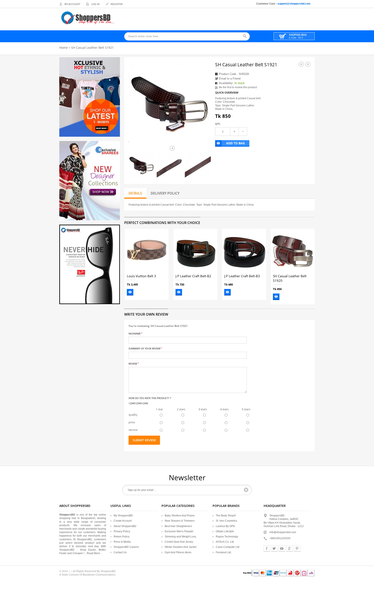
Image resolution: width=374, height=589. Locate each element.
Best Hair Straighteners (178, 526)
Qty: (217, 123)
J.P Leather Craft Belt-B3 (242, 276)
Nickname (135, 333)
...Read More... (93, 553)
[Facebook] (267, 548)
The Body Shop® (226, 515)
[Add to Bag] (130, 292)
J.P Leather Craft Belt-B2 (193, 276)
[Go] (246, 489)
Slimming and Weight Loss (180, 536)
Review (133, 363)
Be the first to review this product (238, 87)
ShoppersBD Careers (126, 546)
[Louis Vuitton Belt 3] (147, 251)
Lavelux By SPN (225, 526)
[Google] (289, 548)
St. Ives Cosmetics (226, 520)
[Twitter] (274, 548)
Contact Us (120, 552)
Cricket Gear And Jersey (179, 541)
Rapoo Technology (227, 536)
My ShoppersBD (123, 515)
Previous (301, 64)
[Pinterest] (297, 548)
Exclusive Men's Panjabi (179, 531)
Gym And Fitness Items (178, 552)
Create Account (123, 520)
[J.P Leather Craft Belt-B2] (195, 251)
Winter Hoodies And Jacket (180, 546)
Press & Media (122, 541)
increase (234, 131)
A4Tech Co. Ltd (225, 541)
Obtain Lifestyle (225, 531)
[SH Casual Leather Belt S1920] (293, 251)
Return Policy (121, 536)
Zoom (203, 137)
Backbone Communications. (99, 574)
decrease (243, 131)
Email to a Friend (229, 78)
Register (117, 4)
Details (135, 193)
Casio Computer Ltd (227, 546)
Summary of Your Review (144, 348)
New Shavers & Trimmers (180, 520)
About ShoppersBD (125, 526)
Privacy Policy (122, 531)
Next (172, 148)
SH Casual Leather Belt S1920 (289, 278)
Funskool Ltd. (224, 552)
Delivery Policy (165, 193)
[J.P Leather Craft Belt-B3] (244, 251)
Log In (95, 4)
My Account (72, 4)
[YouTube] (282, 548)
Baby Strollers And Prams (180, 515)
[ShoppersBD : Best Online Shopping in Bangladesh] (88, 17)
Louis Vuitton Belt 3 (141, 276)
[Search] (246, 36)
